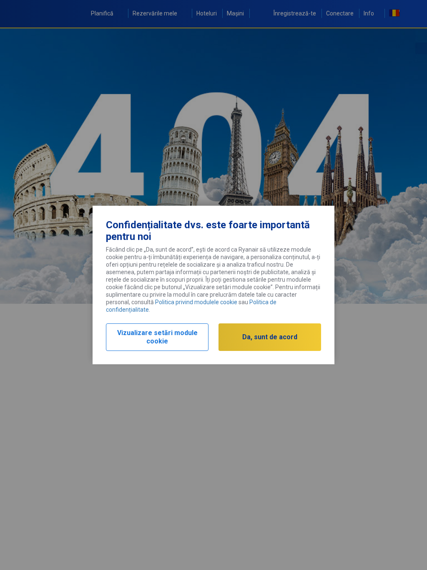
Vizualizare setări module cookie (157, 337)
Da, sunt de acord (269, 337)
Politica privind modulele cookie (196, 302)
